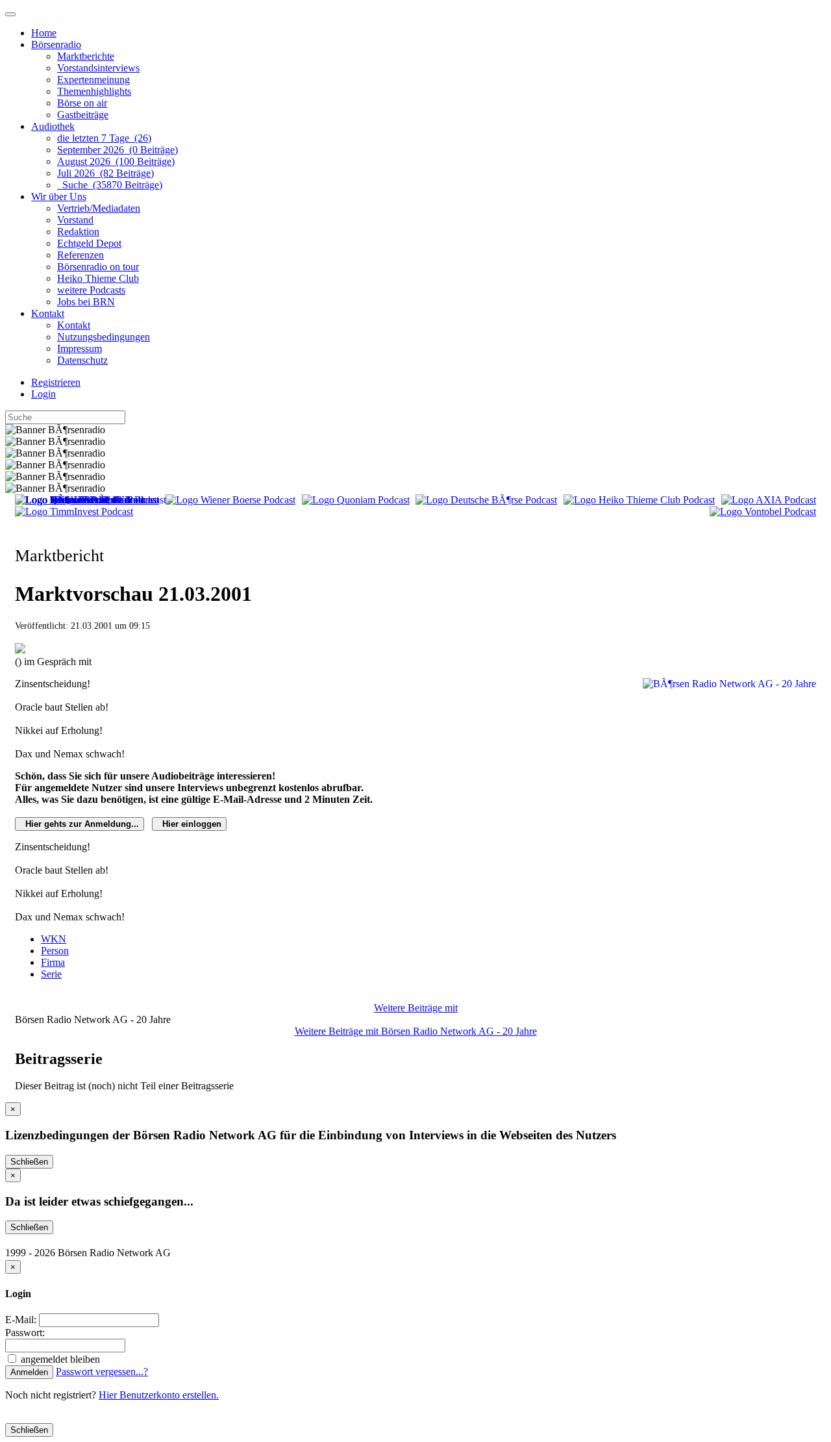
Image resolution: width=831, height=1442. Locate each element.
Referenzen (80, 254)
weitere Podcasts (91, 290)
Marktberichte (85, 56)
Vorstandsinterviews (98, 67)
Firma (53, 962)
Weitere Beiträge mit (416, 1007)
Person (55, 950)
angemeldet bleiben (59, 1359)
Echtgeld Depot (89, 243)
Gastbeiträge (82, 114)
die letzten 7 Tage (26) (104, 138)
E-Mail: (20, 1319)
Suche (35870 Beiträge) (109, 184)
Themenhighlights (94, 91)
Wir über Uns (58, 196)
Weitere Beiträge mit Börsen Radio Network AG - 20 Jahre (416, 1031)
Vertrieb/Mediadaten (98, 208)
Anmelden (29, 1372)
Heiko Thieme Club (98, 278)
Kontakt (47, 313)
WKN (53, 938)
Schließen (29, 1162)
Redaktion (78, 231)
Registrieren (56, 382)
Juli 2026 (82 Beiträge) (105, 173)
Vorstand (75, 219)
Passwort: (25, 1332)
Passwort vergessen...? (102, 1371)
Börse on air (82, 102)
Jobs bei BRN (86, 301)
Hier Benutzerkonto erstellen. (159, 1394)
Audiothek (53, 126)
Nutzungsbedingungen (103, 336)
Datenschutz (82, 360)
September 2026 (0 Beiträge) (117, 149)
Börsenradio (56, 44)
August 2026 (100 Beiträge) (116, 161)
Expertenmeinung (93, 79)
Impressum (79, 348)
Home (43, 32)
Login (43, 393)
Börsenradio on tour (98, 266)
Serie (51, 974)
